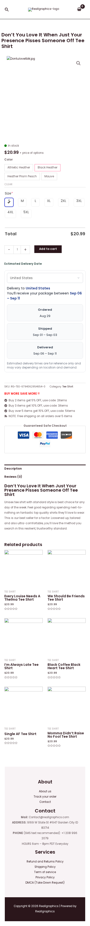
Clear (8, 184)
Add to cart (48, 249)
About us (45, 791)
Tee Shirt (67, 386)
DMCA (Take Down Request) (45, 883)
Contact (45, 802)
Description (13, 469)
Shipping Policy (45, 867)
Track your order (45, 797)
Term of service (45, 872)
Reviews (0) (13, 477)
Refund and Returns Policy (45, 861)
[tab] (45, 469)
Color (8, 159)
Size (9, 193)
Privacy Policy (45, 877)
